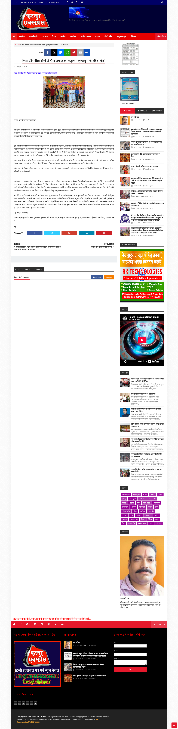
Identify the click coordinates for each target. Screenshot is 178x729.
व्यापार (157, 519)
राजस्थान (147, 515)
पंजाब (156, 507)
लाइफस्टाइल (134, 519)
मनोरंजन (124, 515)
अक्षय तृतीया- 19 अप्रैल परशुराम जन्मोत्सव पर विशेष (89, 675)
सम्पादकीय (131, 523)
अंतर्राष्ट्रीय (136, 494)
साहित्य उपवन (142, 523)
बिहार (135, 511)
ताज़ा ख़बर (125, 507)
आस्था (160, 494)
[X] (54, 52)
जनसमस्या (157, 503)
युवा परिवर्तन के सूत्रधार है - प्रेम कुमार (143, 394)
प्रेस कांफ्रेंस (126, 511)
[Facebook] (47, 52)
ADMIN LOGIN (54, 2)
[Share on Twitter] (52, 233)
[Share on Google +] (69, 233)
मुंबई (132, 515)
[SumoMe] (87, 52)
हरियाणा (159, 523)
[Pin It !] (104, 233)
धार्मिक (134, 507)
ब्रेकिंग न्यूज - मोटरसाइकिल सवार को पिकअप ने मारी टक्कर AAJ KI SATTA (147, 380)
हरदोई (151, 523)
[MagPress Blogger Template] (33, 19)
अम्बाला (153, 494)
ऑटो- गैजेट (152, 499)
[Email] (80, 52)
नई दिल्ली (142, 507)
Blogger (109, 277)
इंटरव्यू (124, 499)
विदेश (142, 519)
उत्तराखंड (142, 499)
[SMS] (60, 52)
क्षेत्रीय (132, 503)
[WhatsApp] (67, 52)
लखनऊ (124, 519)
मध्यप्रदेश (151, 511)
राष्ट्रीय (156, 515)
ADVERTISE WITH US (28, 2)
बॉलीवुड (142, 511)
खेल (138, 503)
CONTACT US (42, 2)
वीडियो (150, 519)
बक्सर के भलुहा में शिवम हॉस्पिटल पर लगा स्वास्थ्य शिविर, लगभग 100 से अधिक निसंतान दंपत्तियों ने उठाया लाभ (146, 131)
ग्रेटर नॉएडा (146, 503)
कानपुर (124, 503)
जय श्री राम (135, 117)
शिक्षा (123, 523)
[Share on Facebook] (34, 233)
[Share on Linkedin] (86, 233)
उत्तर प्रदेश (132, 499)
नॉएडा (150, 507)
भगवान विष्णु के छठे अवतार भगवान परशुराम (144, 166)
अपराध (145, 494)
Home (17, 2)
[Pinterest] (73, 52)
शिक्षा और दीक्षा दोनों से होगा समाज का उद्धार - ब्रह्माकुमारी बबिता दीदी (63, 60)
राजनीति (138, 515)
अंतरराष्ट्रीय (126, 494)
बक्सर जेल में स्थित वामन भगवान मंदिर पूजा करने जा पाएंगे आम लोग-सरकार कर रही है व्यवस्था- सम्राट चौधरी (147, 180)
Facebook (97, 277)
